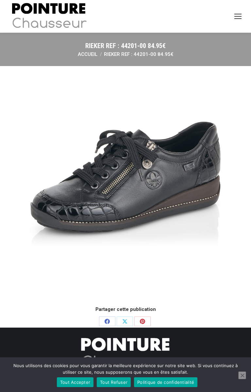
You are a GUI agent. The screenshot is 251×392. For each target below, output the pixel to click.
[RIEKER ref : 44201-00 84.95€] (125, 185)
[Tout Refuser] (242, 375)
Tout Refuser (113, 382)
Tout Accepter (75, 382)
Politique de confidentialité (165, 382)
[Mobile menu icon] (237, 16)
